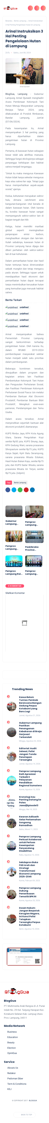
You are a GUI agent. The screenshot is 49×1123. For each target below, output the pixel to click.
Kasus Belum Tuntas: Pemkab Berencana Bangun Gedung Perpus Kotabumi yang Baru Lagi (30, 704)
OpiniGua (12, 1053)
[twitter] (14, 489)
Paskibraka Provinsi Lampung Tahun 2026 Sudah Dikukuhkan (32, 548)
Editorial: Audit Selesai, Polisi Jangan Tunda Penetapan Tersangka (28, 754)
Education (12, 1037)
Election (11, 1047)
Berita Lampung (20, 21)
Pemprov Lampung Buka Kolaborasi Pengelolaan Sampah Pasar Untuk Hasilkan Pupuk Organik (12, 548)
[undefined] (11, 307)
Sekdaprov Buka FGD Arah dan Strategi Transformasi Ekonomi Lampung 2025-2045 (30, 869)
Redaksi (11, 1073)
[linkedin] (32, 489)
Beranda (8, 21)
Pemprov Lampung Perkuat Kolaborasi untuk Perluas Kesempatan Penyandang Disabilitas (33, 573)
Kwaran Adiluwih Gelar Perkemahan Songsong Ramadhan (30, 821)
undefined (24, 307)
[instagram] (32, 1107)
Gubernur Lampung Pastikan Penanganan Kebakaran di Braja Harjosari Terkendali (13, 523)
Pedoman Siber (15, 1078)
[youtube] (37, 1107)
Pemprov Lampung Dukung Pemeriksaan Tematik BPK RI (33, 523)
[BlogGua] (10, 8)
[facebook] (7, 489)
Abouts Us (12, 1067)
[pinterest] (26, 489)
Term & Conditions (16, 1083)
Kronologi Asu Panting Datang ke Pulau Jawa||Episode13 (30, 801)
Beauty (10, 1042)
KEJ (9, 1089)
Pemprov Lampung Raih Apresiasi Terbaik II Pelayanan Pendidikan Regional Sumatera (13, 573)
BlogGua (33, 1101)
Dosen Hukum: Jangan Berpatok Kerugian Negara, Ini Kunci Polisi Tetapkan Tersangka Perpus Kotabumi (29, 917)
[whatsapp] (20, 489)
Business (12, 1031)
